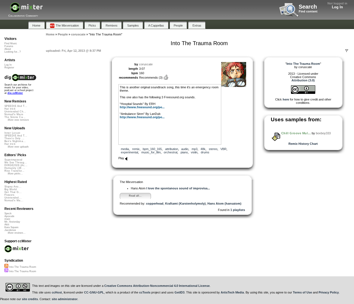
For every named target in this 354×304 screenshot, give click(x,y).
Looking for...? (12, 51)
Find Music (10, 43)
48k (203, 149)
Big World (10, 189)
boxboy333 (323, 133)
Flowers (9, 195)
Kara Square (11, 227)
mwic (7, 219)
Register (9, 67)
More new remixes (18, 119)
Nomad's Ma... (13, 200)
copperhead (154, 203)
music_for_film (151, 152)
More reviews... (17, 232)
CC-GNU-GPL (94, 292)
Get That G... (13, 192)
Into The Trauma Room (22, 267)
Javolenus (10, 230)
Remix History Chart (303, 143)
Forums (8, 46)
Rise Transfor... (14, 170)
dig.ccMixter (15, 93)
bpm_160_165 (152, 149)
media (125, 149)
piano (184, 152)
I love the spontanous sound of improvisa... (178, 188)
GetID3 (179, 292)
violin (194, 152)
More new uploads (18, 146)
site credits (30, 299)
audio (184, 149)
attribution (171, 149)
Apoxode (9, 216)
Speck (8, 213)
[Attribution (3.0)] (303, 92)
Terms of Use (302, 292)
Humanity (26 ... (14, 168)
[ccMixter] (26, 10)
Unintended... (13, 197)
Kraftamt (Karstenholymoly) (185, 203)
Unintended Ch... (15, 111)
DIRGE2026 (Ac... (15, 165)
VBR (223, 149)
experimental (129, 152)
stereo (213, 149)
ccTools (144, 292)
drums (205, 152)
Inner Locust (12, 133)
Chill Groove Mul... (296, 133)
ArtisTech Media (232, 292)
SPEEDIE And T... (15, 106)
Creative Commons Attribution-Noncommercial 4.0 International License (157, 285)
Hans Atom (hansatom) (224, 203)
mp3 (194, 149)
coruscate (146, 64)
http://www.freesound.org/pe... (142, 107)
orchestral (170, 152)
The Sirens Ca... (14, 117)
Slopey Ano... (12, 186)
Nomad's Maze (14, 114)
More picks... (15, 173)
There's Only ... (14, 138)
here (286, 99)
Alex (6, 224)
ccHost (57, 292)
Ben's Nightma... (15, 141)
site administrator (64, 299)
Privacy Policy (329, 292)
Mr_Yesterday (12, 221)
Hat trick (9, 108)
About (7, 49)
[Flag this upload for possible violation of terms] (346, 50)
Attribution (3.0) (303, 80)
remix (136, 149)
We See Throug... (15, 162)
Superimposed (13, 159)
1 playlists (237, 210)
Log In (337, 7)
